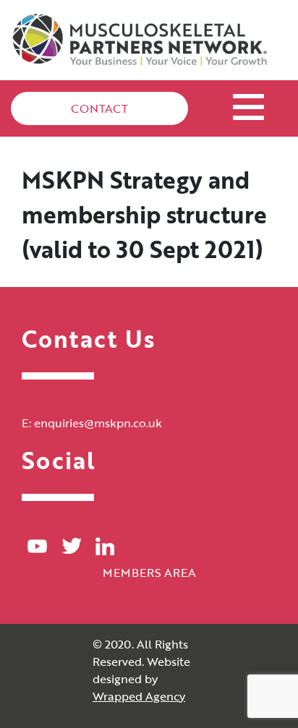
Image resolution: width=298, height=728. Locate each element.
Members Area (149, 572)
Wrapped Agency (139, 696)
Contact (99, 108)
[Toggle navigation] (248, 104)
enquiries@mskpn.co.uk (98, 423)
